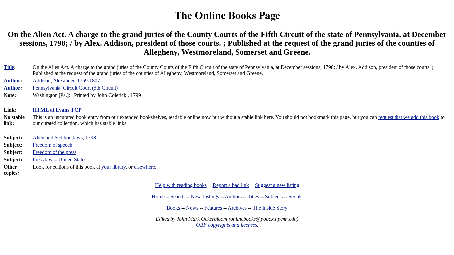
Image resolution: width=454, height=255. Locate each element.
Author (12, 80)
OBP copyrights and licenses (226, 225)
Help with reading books (181, 185)
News (192, 208)
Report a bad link (231, 185)
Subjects (274, 196)
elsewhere (144, 167)
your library (113, 167)
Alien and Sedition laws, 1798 (64, 137)
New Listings (205, 196)
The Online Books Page (227, 15)
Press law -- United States (59, 159)
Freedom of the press (54, 152)
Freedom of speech (52, 145)
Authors (233, 196)
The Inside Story (270, 208)
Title (9, 67)
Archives (237, 208)
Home (158, 196)
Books (173, 208)
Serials (295, 196)
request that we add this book (408, 117)
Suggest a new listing (277, 185)
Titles (253, 196)
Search (177, 196)
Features (213, 208)
